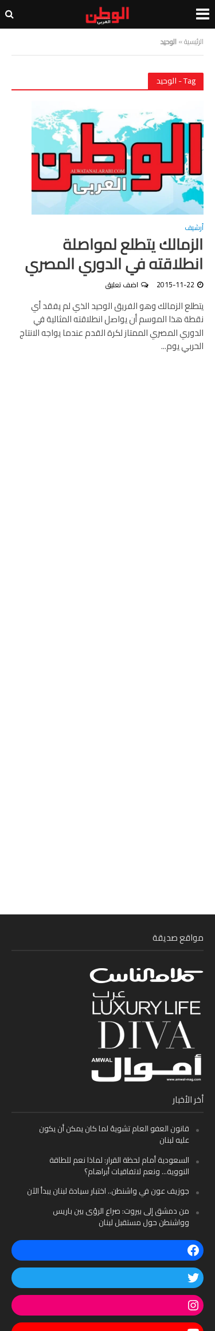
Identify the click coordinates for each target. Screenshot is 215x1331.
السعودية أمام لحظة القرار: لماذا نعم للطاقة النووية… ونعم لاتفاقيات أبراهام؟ (119, 1165)
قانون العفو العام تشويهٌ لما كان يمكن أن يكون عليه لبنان (114, 1134)
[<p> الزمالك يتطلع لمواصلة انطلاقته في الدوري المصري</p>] (118, 156)
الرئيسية (194, 41)
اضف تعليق (121, 284)
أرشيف (194, 229)
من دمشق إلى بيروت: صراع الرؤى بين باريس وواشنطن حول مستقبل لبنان (121, 1216)
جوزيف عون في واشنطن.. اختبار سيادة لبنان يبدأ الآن (108, 1190)
